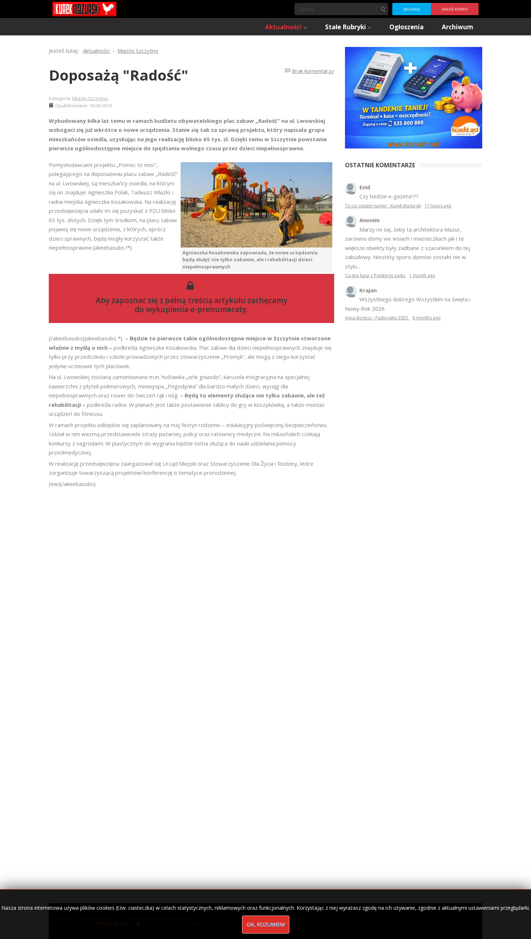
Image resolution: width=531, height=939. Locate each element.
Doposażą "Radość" (118, 75)
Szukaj (382, 9)
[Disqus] (191, 590)
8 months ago (427, 318)
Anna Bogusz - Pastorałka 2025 (377, 318)
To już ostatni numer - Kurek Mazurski (383, 206)
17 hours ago (438, 206)
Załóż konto (455, 9)
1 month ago (422, 275)
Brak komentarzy (313, 70)
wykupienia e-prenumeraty (196, 309)
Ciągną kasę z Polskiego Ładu (375, 275)
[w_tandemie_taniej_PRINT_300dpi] (413, 96)
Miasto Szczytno (90, 98)
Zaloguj (411, 9)
